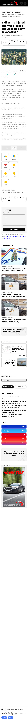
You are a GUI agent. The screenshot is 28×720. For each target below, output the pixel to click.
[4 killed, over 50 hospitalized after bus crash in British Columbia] (14, 256)
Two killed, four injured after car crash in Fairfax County (13, 402)
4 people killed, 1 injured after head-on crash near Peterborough (13, 295)
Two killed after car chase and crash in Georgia (13, 411)
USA (13, 346)
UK (8, 359)
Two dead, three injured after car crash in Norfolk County (13, 321)
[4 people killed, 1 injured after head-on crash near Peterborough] (14, 282)
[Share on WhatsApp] (14, 41)
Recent (20, 387)
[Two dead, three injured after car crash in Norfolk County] (14, 307)
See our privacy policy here (7, 712)
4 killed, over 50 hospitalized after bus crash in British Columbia (13, 270)
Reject (10, 717)
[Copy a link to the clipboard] (9, 44)
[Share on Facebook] (9, 41)
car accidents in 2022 (8, 190)
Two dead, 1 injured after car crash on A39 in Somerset (13, 407)
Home (3, 12)
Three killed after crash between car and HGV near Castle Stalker (9, 363)
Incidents (10, 12)
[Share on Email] (23, 41)
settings (16, 714)
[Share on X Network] (12, 41)
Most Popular (7, 387)
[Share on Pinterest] (17, 41)
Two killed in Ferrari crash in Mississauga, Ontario (11, 416)
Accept (4, 717)
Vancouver (10, 75)
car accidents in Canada (9, 192)
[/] (21, 3)
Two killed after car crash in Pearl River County (18, 349)
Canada (17, 12)
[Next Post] (21, 362)
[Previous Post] (6, 349)
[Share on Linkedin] (20, 41)
